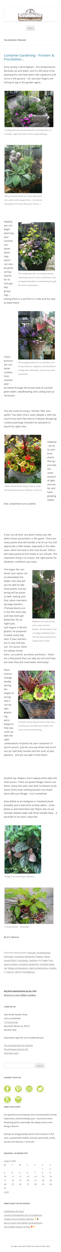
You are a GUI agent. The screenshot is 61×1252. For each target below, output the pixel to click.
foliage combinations (18, 968)
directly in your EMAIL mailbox (20, 995)
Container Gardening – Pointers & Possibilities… (29, 57)
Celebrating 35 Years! (14, 1211)
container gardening (28, 964)
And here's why (11, 1053)
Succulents (23, 960)
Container (9, 956)
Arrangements (43, 952)
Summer (33, 960)
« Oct (6, 1191)
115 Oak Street (11, 1022)
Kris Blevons (29, 971)
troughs (52, 968)
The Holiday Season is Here (17, 1226)
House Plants (10, 960)
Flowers (39, 956)
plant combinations (38, 968)
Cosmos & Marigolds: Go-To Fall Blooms (23, 1215)
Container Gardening (24, 956)
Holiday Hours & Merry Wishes (19, 1219)
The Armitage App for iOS (16, 1049)
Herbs (47, 956)
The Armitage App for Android (18, 1045)
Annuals (32, 952)
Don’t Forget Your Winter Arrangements (23, 1222)
